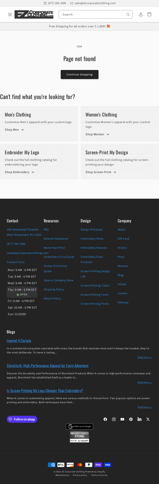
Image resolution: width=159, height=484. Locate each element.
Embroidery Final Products (92, 259)
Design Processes (92, 230)
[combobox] (95, 14)
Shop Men (12, 130)
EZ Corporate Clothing (73, 471)
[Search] (128, 14)
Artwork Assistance (56, 239)
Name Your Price (54, 248)
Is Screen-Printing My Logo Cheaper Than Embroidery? (45, 390)
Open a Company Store (58, 280)
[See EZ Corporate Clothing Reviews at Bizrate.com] (79, 441)
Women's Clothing (101, 114)
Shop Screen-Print (98, 172)
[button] (8, 14)
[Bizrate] (153, 482)
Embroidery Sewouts (94, 248)
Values (122, 284)
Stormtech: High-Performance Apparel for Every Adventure (48, 365)
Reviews (123, 266)
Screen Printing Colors (95, 286)
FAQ (46, 230)
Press (121, 257)
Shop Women (95, 134)
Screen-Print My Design (107, 152)
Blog (121, 275)
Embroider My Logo (22, 152)
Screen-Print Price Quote (55, 268)
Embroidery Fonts (92, 239)
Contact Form (15, 262)
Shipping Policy (54, 289)
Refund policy (62, 475)
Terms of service (99, 475)
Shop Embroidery (17, 172)
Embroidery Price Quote (59, 257)
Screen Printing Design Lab (95, 274)
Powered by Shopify (95, 471)
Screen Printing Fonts (94, 295)
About (121, 230)
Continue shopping (80, 74)
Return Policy (52, 299)
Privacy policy (80, 475)
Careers (123, 293)
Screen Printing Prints (95, 304)
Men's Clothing (18, 114)
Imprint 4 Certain (19, 340)
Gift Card (123, 239)
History (122, 248)
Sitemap (123, 302)
